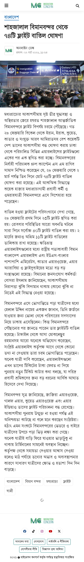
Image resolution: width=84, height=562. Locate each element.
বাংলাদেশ (13, 482)
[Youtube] (50, 531)
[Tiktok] (33, 531)
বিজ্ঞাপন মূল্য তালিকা (52, 549)
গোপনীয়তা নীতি (29, 549)
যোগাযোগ (39, 541)
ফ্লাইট (67, 482)
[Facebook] (24, 531)
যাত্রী (10, 491)
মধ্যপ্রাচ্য (52, 482)
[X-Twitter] (59, 531)
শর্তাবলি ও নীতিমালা (59, 541)
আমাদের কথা (22, 541)
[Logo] (42, 5)
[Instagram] (42, 531)
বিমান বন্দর (33, 482)
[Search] (77, 6)
